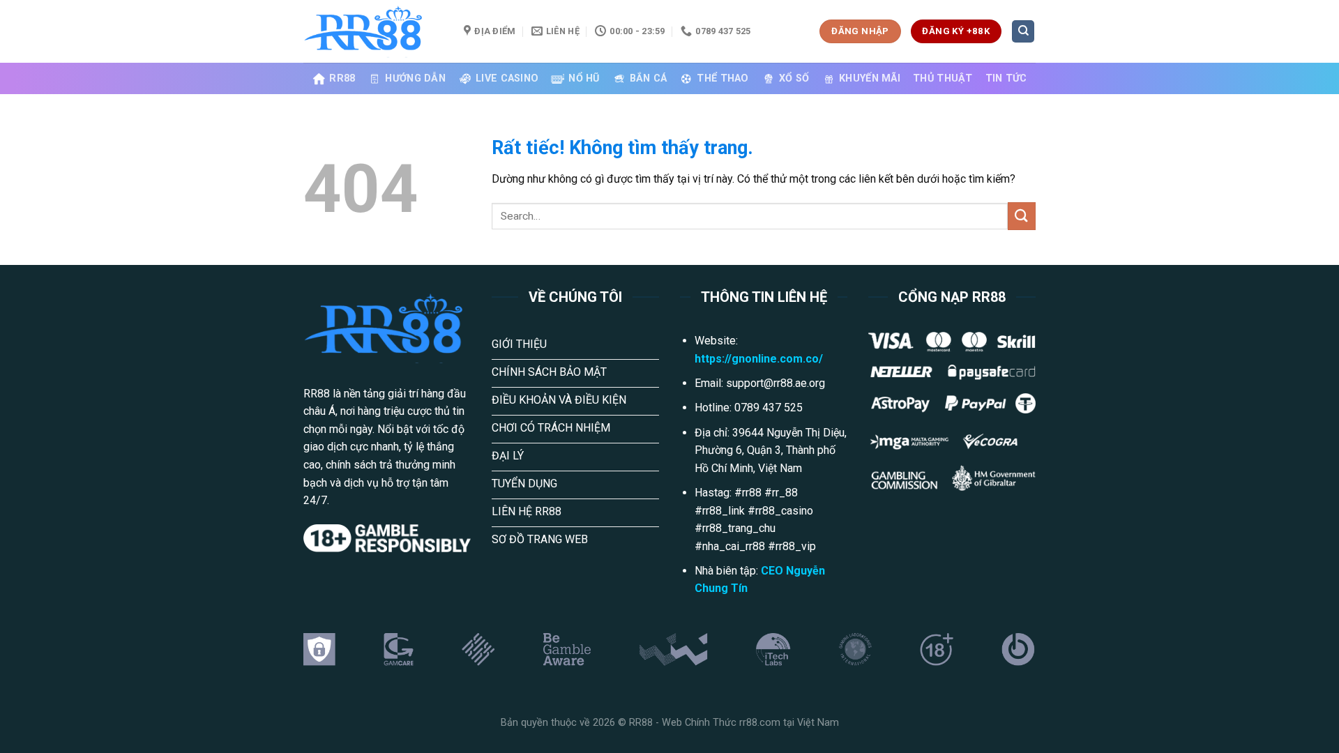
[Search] (1023, 31)
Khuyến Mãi (869, 78)
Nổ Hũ (583, 78)
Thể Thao (722, 78)
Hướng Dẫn (415, 78)
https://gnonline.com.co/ (759, 358)
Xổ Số (794, 78)
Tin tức (1006, 78)
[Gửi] (1022, 215)
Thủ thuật (943, 78)
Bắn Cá (648, 78)
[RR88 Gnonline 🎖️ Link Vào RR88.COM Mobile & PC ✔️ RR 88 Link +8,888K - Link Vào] (373, 31)
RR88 (342, 78)
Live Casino (507, 78)
